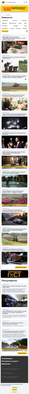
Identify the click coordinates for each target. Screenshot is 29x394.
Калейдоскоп (5, 28)
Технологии (4, 25)
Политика (15, 20)
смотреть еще (21, 267)
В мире (20, 23)
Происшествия (12, 23)
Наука (25, 23)
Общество (4, 23)
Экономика (24, 20)
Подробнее (14, 387)
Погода (12, 28)
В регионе (18, 28)
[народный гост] (14, 274)
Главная (3, 15)
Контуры (25, 28)
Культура (16, 25)
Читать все (22, 353)
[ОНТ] (3, 2)
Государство (5, 20)
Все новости (5, 31)
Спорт (25, 25)
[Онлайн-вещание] (14, 9)
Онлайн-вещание (12, 2)
